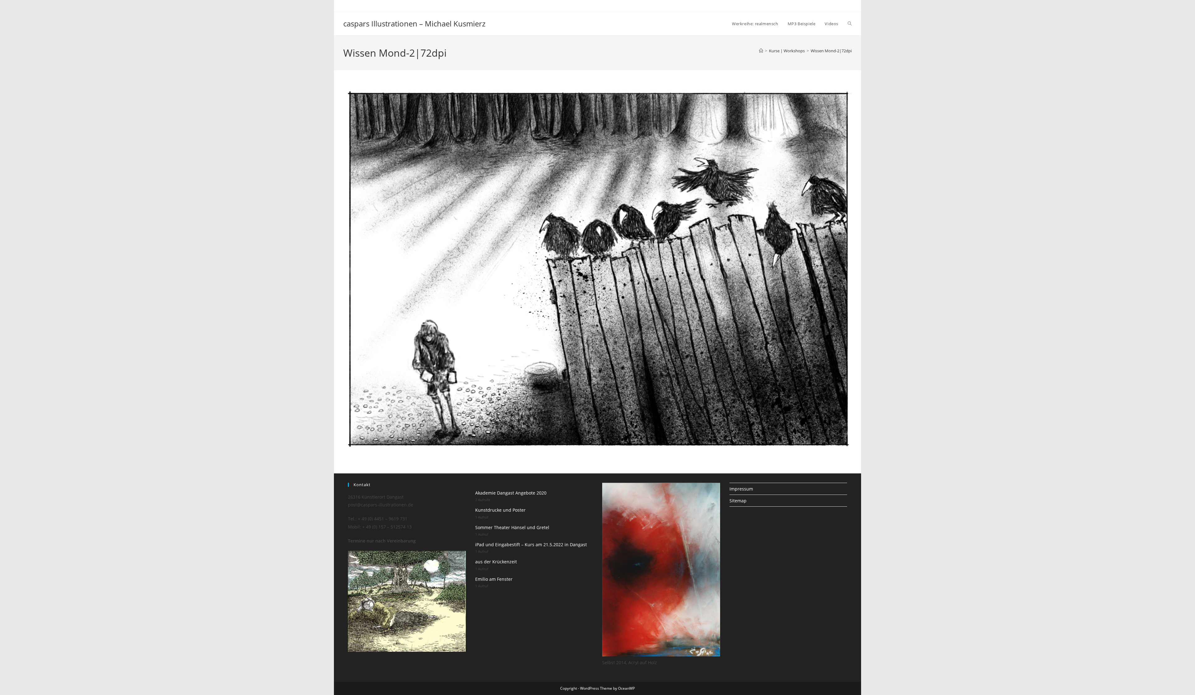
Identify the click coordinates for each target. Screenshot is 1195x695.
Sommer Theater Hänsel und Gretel (512, 527)
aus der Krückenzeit (496, 562)
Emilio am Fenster (494, 579)
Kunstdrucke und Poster (500, 510)
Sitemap (738, 501)
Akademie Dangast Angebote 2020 (510, 493)
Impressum (741, 489)
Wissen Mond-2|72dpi (831, 51)
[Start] (761, 51)
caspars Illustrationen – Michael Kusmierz (414, 23)
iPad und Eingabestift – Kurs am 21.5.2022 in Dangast (531, 544)
